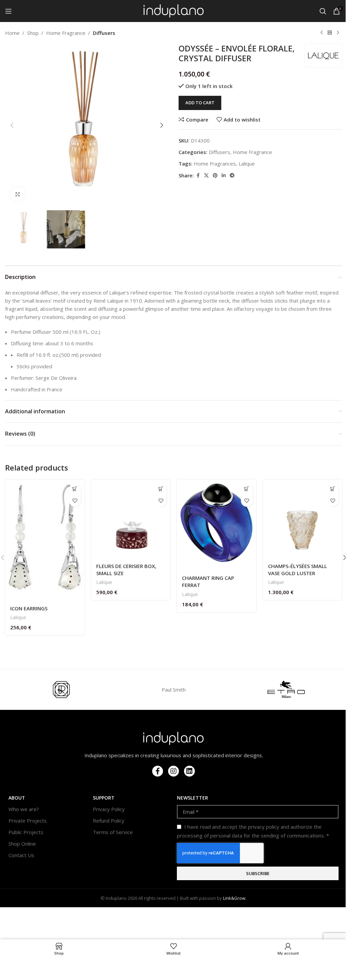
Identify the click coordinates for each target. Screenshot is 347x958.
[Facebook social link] (198, 175)
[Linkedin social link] (224, 175)
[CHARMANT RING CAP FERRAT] (216, 525)
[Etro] (286, 689)
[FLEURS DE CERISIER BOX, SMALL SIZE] (130, 519)
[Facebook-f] (157, 771)
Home (12, 32)
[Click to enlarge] (17, 194)
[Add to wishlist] (75, 501)
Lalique (247, 163)
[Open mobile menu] (8, 11)
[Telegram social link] (232, 175)
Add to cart (200, 103)
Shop (33, 32)
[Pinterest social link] (215, 175)
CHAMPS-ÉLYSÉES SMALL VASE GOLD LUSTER (297, 569)
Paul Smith (174, 689)
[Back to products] (330, 33)
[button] (12, 125)
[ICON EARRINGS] (44, 540)
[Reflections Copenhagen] (61, 689)
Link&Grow (234, 898)
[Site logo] (173, 10)
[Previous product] (322, 33)
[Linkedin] (189, 771)
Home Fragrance (65, 32)
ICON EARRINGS (28, 608)
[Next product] (338, 33)
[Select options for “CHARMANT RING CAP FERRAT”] (247, 489)
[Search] (323, 11)
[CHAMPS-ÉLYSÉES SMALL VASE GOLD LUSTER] (302, 519)
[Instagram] (173, 771)
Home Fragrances (215, 163)
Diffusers (104, 32)
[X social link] (206, 175)
